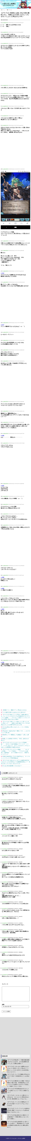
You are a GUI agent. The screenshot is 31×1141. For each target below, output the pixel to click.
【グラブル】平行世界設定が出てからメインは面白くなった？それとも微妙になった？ (18, 1090)
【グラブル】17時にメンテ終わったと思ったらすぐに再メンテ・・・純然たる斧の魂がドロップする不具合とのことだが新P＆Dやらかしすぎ (15, 723)
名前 (3, 1004)
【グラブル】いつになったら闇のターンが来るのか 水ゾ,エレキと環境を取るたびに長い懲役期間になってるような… (18, 1097)
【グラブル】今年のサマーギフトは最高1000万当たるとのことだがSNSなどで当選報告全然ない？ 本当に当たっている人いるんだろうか (15, 762)
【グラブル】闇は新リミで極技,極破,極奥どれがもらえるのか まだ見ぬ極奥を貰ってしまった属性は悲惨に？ (18, 1061)
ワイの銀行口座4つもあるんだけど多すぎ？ (14, 712)
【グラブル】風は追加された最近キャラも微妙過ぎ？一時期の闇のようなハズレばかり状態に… (18, 1116)
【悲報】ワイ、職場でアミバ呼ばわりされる (14, 710)
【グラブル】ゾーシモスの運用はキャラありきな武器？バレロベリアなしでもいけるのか (18, 1103)
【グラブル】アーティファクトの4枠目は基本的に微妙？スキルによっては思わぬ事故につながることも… (18, 1110)
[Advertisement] (15, 67)
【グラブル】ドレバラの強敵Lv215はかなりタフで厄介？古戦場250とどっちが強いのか (18, 1076)
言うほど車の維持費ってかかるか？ (12, 765)
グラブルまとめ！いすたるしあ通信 (17, 1138)
